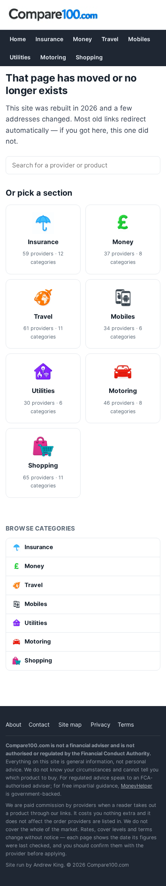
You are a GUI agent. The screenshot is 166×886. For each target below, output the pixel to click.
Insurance (49, 39)
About (13, 724)
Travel (110, 39)
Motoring (53, 57)
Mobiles (139, 39)
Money (82, 39)
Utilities (20, 57)
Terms (126, 724)
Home (18, 39)
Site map (70, 724)
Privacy (100, 724)
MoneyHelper (136, 786)
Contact (39, 724)
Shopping (89, 57)
